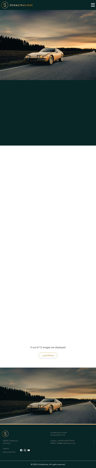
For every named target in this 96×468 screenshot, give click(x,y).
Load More (48, 355)
